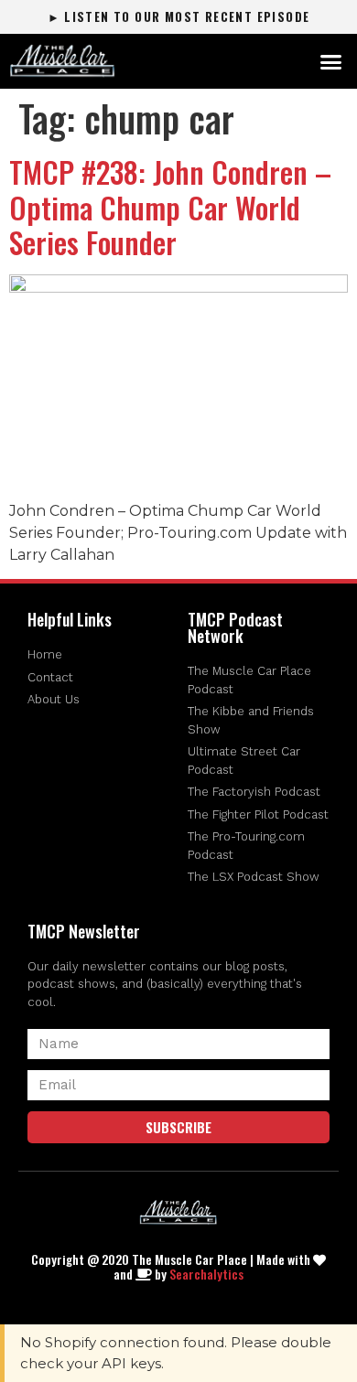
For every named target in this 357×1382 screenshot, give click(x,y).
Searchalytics (206, 1273)
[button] (331, 61)
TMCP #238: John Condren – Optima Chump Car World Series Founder (170, 206)
